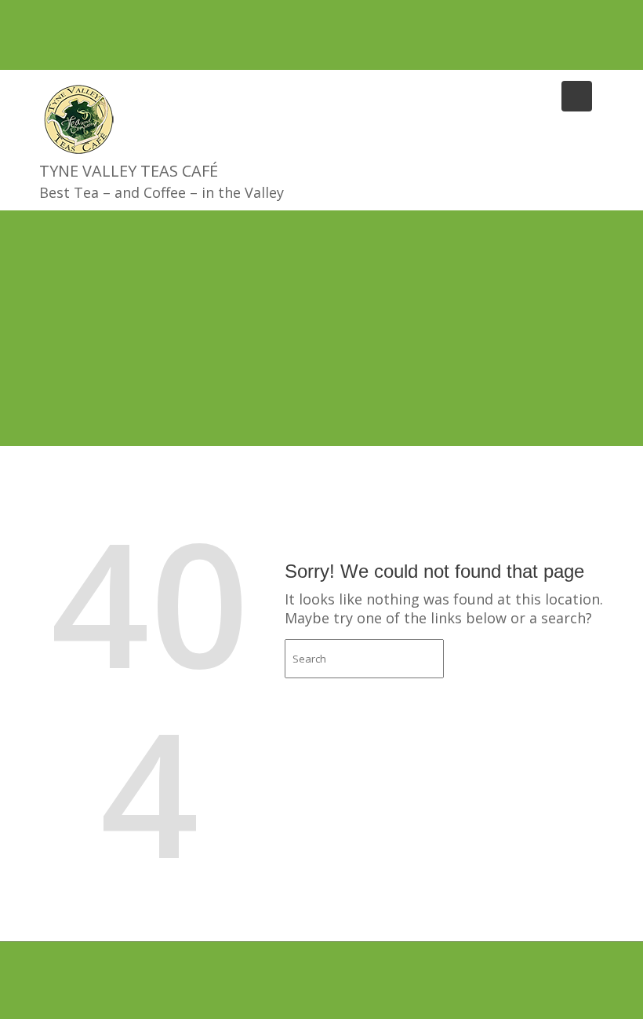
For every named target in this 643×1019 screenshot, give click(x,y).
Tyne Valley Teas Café (128, 170)
